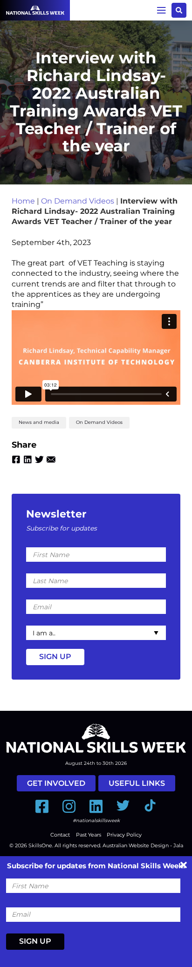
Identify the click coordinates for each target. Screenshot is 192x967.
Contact (60, 834)
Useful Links (137, 783)
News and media (39, 422)
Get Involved (56, 783)
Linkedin (27, 459)
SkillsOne (40, 845)
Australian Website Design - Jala (143, 845)
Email (51, 459)
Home (23, 201)
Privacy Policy (124, 834)
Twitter (39, 459)
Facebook (16, 459)
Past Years (88, 834)
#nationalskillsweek (96, 820)
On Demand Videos (77, 201)
